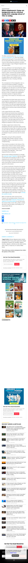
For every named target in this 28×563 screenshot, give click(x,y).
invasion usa (11, 242)
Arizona (11, 239)
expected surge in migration (10, 156)
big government (17, 239)
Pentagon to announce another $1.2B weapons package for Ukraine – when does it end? (16, 458)
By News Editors (13, 469)
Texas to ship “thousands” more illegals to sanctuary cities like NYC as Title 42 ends (15, 434)
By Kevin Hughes (13, 509)
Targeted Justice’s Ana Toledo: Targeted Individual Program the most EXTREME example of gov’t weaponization (14, 506)
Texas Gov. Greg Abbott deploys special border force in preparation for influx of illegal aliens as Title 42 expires (16, 489)
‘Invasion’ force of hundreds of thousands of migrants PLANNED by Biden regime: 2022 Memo (15, 440)
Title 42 (7, 245)
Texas (3, 245)
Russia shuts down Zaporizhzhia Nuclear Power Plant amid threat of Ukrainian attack (16, 463)
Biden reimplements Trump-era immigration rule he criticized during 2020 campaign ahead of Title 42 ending (16, 473)
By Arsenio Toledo (14, 448)
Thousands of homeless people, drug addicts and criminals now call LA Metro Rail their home (15, 495)
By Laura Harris (13, 498)
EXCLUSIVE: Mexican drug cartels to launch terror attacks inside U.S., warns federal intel (15, 522)
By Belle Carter (13, 454)
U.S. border (17, 245)
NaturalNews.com (6, 213)
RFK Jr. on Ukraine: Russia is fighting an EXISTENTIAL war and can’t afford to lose (14, 501)
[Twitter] (14, 219)
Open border (23, 244)
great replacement (18, 240)
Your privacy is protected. (7, 267)
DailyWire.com (5, 211)
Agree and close (15, 555)
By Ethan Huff (13, 436)
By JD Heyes (13, 431)
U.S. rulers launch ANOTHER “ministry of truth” (16, 517)
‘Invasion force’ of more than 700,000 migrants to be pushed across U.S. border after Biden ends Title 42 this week (16, 535)
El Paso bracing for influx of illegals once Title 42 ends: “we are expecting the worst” (16, 484)
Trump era (11, 245)
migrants (8, 244)
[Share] (14, 221)
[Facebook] (14, 217)
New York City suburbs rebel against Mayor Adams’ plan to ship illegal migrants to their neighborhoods (15, 513)
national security (15, 244)
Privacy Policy (13, 552)
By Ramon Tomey (13, 459)
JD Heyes (9, 18)
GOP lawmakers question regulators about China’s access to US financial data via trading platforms (15, 452)
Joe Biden (17, 242)
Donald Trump (9, 240)
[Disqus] (14, 338)
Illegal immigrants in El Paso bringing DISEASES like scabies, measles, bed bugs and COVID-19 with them (16, 446)
